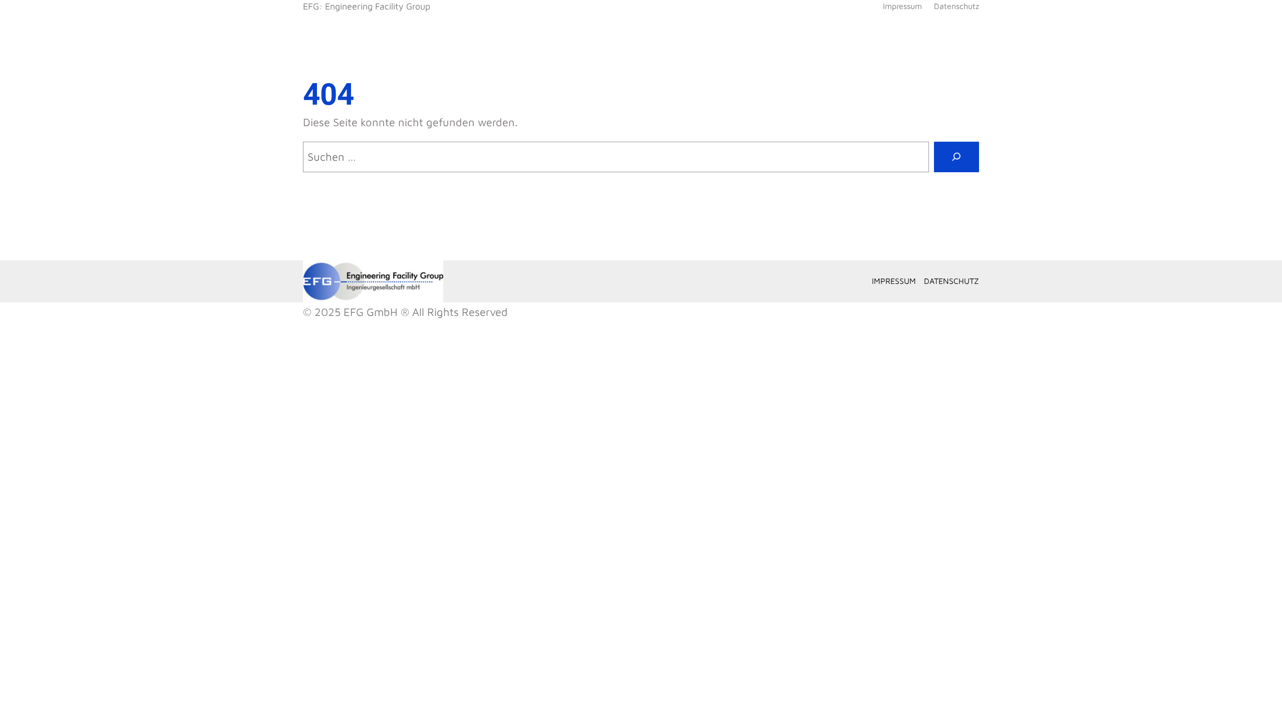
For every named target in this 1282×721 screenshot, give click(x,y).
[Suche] (956, 157)
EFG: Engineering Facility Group (366, 6)
